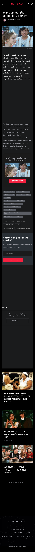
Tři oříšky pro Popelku (14, 200)
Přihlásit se (13, 260)
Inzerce (10, 539)
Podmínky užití (17, 529)
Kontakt (29, 536)
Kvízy (6, 28)
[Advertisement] (17, 102)
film (6, 191)
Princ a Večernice (12, 206)
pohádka (20, 194)
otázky (7, 197)
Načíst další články (17, 483)
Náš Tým (20, 536)
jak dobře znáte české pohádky (13, 213)
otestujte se (9, 209)
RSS (17, 539)
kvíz (28, 194)
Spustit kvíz (17, 181)
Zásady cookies (8, 536)
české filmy (9, 194)
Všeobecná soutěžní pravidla (17, 533)
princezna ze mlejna (13, 217)
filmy (12, 191)
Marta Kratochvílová (13, 20)
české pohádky (23, 191)
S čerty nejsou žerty (13, 203)
